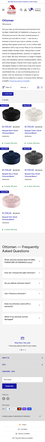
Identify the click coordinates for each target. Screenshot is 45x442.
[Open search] (21, 10)
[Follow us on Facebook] (3, 398)
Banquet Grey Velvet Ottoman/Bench (32, 175)
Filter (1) (8, 87)
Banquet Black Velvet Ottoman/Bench (10, 132)
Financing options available (19, 81)
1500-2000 (8, 94)
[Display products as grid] (38, 87)
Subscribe (9, 386)
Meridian (5, 136)
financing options (21, 298)
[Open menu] (3, 10)
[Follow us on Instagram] (7, 398)
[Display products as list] (42, 87)
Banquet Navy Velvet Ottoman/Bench (10, 175)
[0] (30, 10)
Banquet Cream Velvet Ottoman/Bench (33, 132)
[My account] (25, 10)
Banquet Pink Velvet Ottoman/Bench (9, 218)
